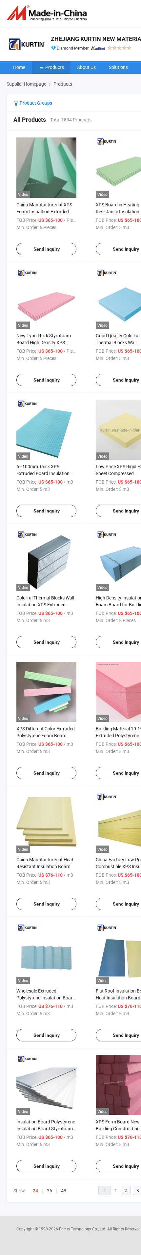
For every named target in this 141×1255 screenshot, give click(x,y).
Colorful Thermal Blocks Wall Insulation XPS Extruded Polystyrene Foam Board (45, 605)
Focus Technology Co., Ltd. (83, 1228)
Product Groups (35, 103)
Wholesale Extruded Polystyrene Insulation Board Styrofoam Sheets (45, 998)
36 (49, 1190)
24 (35, 1190)
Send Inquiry (46, 249)
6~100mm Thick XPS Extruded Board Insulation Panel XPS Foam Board (43, 473)
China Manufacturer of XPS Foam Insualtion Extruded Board (44, 211)
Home (19, 67)
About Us (86, 67)
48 (63, 1190)
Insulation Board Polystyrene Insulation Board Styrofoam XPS (45, 1129)
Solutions (118, 67)
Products (54, 67)
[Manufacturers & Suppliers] (48, 13)
